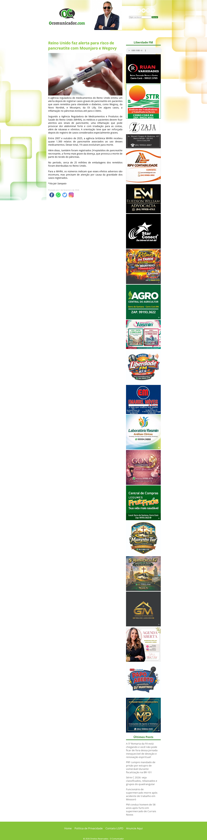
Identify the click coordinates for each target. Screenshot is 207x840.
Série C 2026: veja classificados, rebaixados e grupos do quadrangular (141, 781)
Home (68, 828)
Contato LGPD (114, 828)
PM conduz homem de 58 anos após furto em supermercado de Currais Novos (141, 809)
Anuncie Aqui (134, 828)
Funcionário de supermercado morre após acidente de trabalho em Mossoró (141, 794)
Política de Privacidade (89, 828)
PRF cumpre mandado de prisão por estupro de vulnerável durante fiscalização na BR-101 (140, 767)
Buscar (154, 17)
